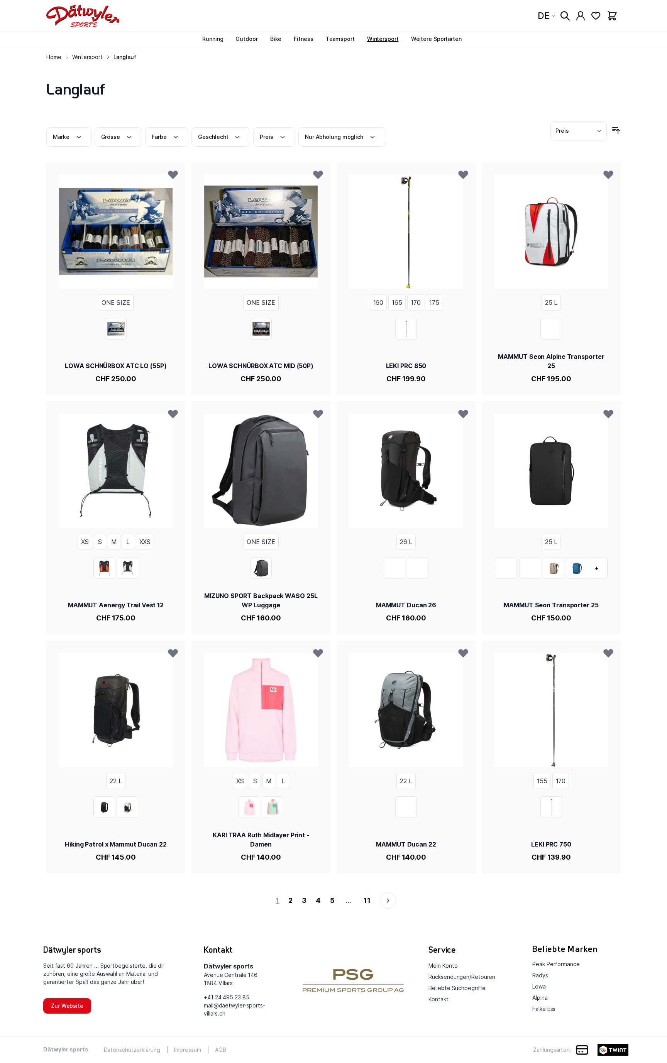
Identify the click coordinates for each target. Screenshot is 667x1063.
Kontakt (438, 999)
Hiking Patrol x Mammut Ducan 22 (116, 844)
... (348, 900)
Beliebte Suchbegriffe (457, 988)
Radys (540, 975)
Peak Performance (555, 964)
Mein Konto (442, 965)
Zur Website (67, 1005)
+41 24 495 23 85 (226, 997)
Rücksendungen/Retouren (461, 976)
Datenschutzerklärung (132, 1049)
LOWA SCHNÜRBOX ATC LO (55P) (115, 366)
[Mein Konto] (580, 15)
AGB (220, 1049)
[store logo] (82, 16)
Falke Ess (543, 1009)
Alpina (539, 997)
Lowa (539, 986)
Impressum (187, 1049)
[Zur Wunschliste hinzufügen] (173, 174)
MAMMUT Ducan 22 (406, 844)
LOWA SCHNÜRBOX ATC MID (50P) (260, 366)
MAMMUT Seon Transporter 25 (551, 605)
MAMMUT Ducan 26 (406, 605)
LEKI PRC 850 (406, 366)
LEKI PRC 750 (551, 844)
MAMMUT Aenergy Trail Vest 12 (116, 605)
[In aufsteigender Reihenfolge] (616, 130)
